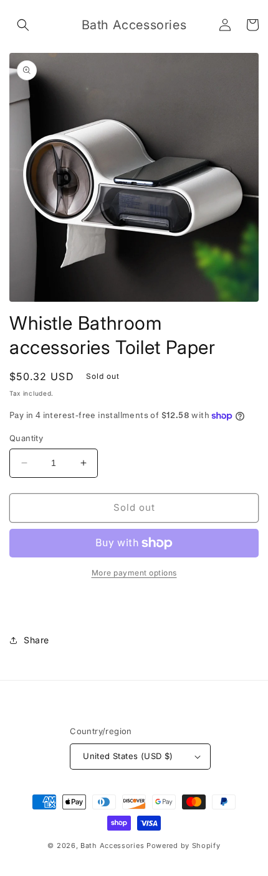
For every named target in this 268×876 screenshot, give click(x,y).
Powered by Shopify (183, 845)
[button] (23, 25)
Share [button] (36, 640)
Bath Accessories (113, 845)
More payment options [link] (134, 572)
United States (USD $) (128, 756)
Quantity (26, 438)
